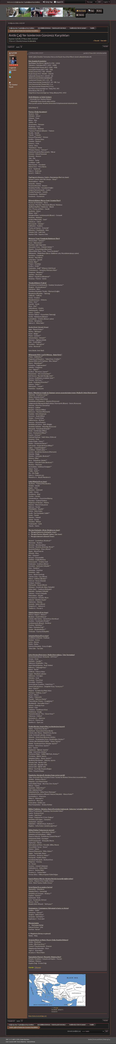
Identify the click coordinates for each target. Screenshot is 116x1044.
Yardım (90, 1039)
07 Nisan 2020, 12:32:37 (36, 53)
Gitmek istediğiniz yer (74, 1031)
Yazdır (105, 46)
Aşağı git (11, 47)
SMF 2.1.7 (8, 1039)
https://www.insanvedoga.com (37, 1016)
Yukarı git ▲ (106, 1039)
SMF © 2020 (15, 1039)
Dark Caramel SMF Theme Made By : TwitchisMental (20, 1041)
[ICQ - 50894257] (10, 75)
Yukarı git (11, 1021)
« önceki (96, 41)
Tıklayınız (38, 967)
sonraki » (104, 41)
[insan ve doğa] (10, 82)
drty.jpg (55, 1008)
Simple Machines (24, 1039)
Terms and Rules (97, 1039)
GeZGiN (14, 53)
